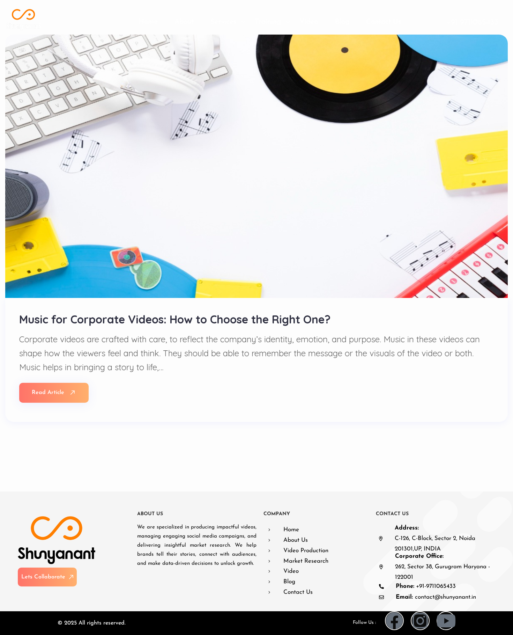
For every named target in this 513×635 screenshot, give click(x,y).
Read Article (48, 392)
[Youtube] (446, 620)
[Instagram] (420, 620)
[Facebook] (394, 620)
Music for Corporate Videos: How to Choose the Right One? (174, 319)
